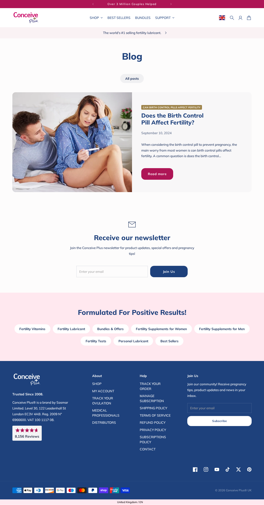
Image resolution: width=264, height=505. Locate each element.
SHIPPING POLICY (153, 408)
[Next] (171, 4)
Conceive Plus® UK (239, 490)
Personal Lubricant (133, 341)
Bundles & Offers (110, 329)
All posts (132, 78)
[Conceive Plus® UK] (25, 17)
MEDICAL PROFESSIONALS (105, 412)
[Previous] (93, 4)
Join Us (169, 271)
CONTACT (148, 449)
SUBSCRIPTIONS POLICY (153, 439)
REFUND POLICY (152, 422)
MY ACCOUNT (103, 391)
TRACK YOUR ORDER (150, 386)
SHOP (96, 384)
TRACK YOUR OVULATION (102, 400)
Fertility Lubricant (71, 329)
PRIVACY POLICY (153, 430)
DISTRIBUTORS (104, 422)
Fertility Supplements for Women (161, 329)
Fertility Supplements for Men (222, 329)
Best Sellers (169, 341)
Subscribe (219, 421)
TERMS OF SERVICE (155, 415)
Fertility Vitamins (32, 329)
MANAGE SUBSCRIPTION (152, 398)
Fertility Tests (96, 341)
